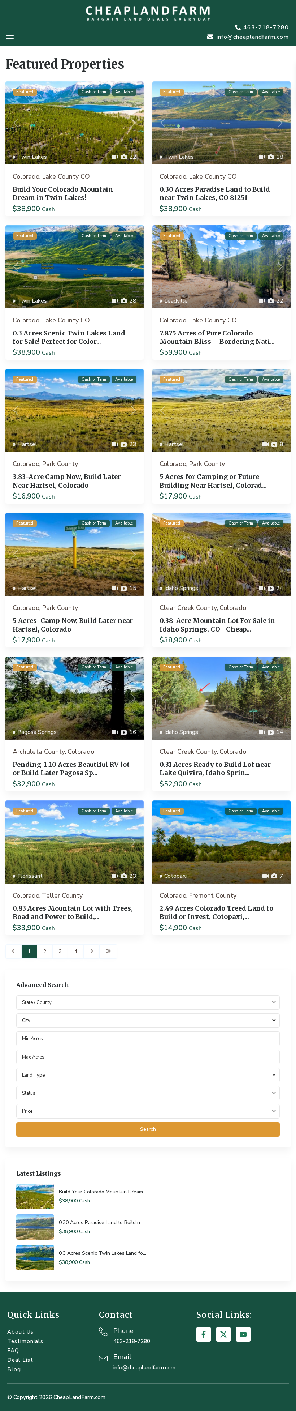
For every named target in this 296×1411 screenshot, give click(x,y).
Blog (14, 1369)
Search (148, 1129)
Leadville (176, 301)
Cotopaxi (175, 876)
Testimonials (25, 1341)
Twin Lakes (32, 157)
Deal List (20, 1360)
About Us (20, 1331)
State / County (37, 1002)
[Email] (103, 1357)
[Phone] (103, 1331)
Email (122, 1356)
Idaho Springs (181, 588)
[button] (10, 36)
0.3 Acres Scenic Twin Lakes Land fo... (102, 1253)
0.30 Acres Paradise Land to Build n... (101, 1222)
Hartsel (27, 444)
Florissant (30, 876)
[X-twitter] (223, 1334)
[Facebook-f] (203, 1334)
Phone (123, 1330)
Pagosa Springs (37, 732)
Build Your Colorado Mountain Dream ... (103, 1191)
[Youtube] (243, 1334)
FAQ (13, 1350)
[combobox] (148, 1020)
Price (27, 1111)
